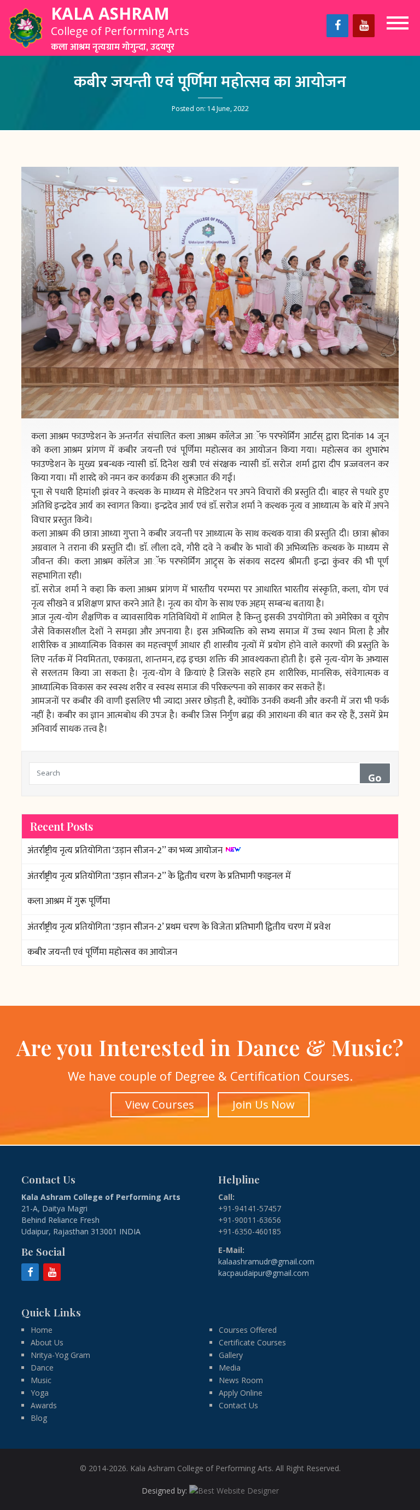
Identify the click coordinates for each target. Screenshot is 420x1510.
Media (230, 1367)
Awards (44, 1405)
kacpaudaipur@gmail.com (263, 1273)
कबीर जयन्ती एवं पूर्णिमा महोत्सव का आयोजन (102, 952)
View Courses (159, 1104)
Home (41, 1330)
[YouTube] (364, 25)
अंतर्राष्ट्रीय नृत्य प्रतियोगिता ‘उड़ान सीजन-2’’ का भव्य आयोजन (125, 850)
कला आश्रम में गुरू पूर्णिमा (68, 901)
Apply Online (240, 1392)
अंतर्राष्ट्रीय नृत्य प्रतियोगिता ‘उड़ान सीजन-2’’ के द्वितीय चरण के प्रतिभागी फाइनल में (159, 876)
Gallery (231, 1355)
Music (41, 1380)
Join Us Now (263, 1104)
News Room (241, 1380)
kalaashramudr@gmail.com (266, 1261)
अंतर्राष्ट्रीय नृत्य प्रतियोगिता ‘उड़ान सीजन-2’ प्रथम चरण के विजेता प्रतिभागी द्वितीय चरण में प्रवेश (179, 927)
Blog (39, 1418)
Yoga (40, 1392)
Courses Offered (248, 1330)
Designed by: (165, 1490)
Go (375, 777)
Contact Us (238, 1405)
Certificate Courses (252, 1342)
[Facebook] (337, 25)
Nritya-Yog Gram (60, 1355)
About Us (47, 1342)
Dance (42, 1367)
